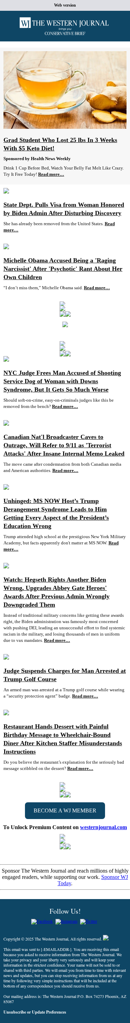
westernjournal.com (103, 827)
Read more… (51, 174)
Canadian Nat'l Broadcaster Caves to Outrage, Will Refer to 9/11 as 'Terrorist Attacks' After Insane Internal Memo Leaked (63, 445)
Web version (65, 5)
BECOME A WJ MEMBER (65, 810)
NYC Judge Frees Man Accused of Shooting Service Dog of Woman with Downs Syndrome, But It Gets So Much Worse (62, 381)
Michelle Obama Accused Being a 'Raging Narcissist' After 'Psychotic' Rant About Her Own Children (62, 269)
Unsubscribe (14, 1012)
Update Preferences (49, 1012)
